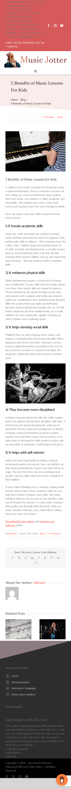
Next (60, 117)
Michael (13, 533)
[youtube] (61, 25)
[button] (8, 629)
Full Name (11, 756)
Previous (49, 117)
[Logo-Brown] (35, 53)
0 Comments (54, 533)
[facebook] (48, 25)
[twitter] (13, 776)
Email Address (14, 752)
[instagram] (55, 25)
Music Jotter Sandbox (24, 694)
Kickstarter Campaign (24, 688)
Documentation (20, 682)
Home (15, 676)
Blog (42, 533)
